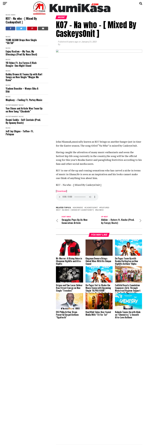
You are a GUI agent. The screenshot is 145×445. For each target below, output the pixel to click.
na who (100, 210)
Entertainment (12, 105)
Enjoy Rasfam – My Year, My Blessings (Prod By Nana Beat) (21, 53)
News (13, 15)
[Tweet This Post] (21, 28)
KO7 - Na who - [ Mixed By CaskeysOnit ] (21, 20)
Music (8, 15)
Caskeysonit (92, 208)
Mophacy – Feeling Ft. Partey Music (24, 99)
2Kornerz (78, 208)
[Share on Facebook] (10, 28)
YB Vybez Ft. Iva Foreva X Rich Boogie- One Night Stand (21, 64)
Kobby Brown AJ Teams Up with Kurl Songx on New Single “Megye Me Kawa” (24, 77)
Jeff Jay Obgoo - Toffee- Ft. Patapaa (20, 133)
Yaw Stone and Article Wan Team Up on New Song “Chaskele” (24, 110)
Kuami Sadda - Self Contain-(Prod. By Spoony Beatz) (23, 121)
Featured (104, 208)
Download (61, 191)
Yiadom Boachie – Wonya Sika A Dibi (22, 90)
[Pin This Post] (32, 28)
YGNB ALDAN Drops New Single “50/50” (21, 41)
